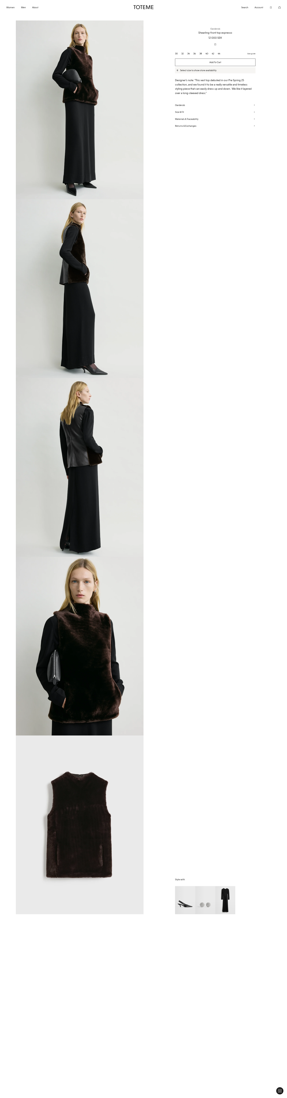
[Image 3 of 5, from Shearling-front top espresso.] (80, 467)
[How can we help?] (279, 1090)
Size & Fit (179, 112)
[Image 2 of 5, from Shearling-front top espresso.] (80, 288)
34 (188, 53)
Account (259, 7)
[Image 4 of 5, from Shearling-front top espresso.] (80, 646)
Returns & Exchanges (185, 125)
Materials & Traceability (186, 118)
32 (182, 53)
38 (200, 53)
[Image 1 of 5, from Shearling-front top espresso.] (80, 109)
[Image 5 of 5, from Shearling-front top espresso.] (80, 824)
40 (207, 53)
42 (213, 53)
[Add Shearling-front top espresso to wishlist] (215, 44)
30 (176, 53)
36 (194, 53)
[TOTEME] (143, 7)
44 (219, 53)
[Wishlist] (267, 7)
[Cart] (276, 7)
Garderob (180, 105)
